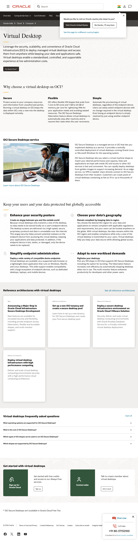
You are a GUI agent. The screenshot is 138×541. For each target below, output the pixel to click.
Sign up (38, 489)
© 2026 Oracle (8, 525)
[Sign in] (124, 6)
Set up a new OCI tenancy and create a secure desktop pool (67, 307)
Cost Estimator (40, 16)
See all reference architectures (120, 290)
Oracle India (8, 23)
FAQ (50, 16)
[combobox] (69, 6)
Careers (70, 525)
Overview (7, 16)
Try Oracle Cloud (11, 69)
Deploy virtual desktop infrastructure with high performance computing (20, 362)
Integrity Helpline (98, 525)
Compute (29, 23)
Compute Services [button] (21, 16)
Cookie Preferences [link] (47, 525)
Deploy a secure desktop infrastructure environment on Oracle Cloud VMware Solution (113, 308)
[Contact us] (130, 6)
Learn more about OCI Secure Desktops (21, 185)
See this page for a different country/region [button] (81, 32)
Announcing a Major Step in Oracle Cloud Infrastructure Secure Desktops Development (24, 308)
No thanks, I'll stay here (104, 25)
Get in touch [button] (107, 489)
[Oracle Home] (21, 6)
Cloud (19, 23)
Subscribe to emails (82, 525)
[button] (8, 6)
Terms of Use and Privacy (28, 525)
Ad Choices (60, 525)
